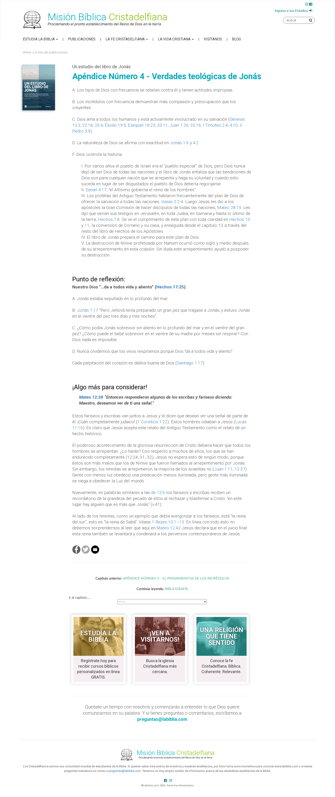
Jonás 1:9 (179, 142)
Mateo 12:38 (91, 397)
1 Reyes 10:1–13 (168, 522)
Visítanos (213, 39)
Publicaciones (81, 39)
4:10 (234, 125)
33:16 (195, 125)
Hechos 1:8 (109, 219)
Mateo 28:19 (229, 207)
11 (87, 225)
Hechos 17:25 (170, 287)
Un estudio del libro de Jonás (101, 66)
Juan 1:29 (179, 125)
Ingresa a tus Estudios (291, 11)
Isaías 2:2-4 (172, 201)
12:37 (239, 469)
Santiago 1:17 (190, 363)
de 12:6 (158, 492)
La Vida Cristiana (174, 39)
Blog (236, 39)
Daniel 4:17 (96, 189)
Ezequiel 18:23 (141, 125)
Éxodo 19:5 (115, 125)
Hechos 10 (239, 219)
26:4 (99, 125)
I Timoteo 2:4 (215, 125)
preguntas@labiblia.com (124, 771)
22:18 (87, 125)
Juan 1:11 (223, 469)
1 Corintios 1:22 (152, 421)
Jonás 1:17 (87, 310)
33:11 (162, 125)
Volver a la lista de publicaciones (45, 52)
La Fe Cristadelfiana (126, 39)
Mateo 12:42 (169, 527)
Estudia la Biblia (39, 39)
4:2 (196, 142)
